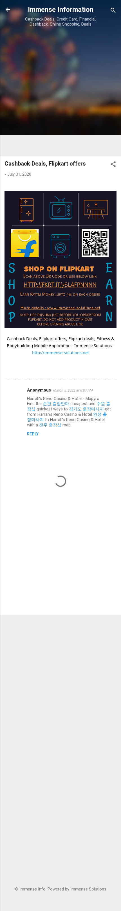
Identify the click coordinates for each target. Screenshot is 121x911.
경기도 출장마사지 (86, 409)
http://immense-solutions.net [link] (60, 352)
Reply (33, 434)
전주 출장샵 (50, 425)
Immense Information (60, 9)
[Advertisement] (60, 91)
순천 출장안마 (56, 403)
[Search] (113, 11)
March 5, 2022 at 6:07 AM (73, 390)
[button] (113, 165)
